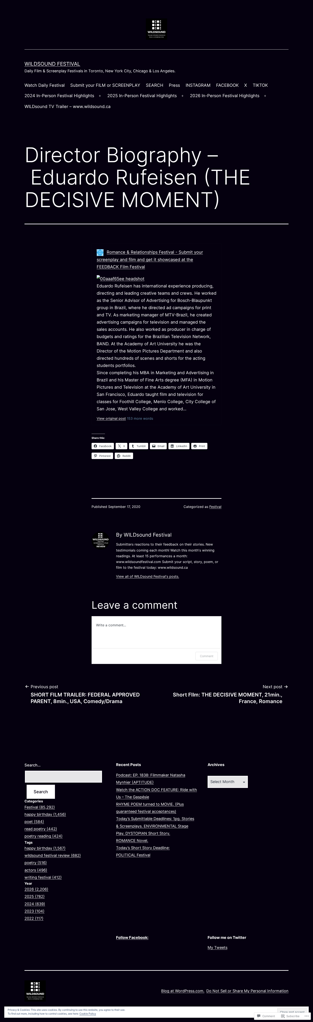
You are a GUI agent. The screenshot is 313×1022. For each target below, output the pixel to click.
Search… (32, 765)
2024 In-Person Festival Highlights (59, 95)
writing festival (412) (43, 877)
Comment (206, 656)
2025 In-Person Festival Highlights (142, 95)
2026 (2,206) (36, 889)
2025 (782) (34, 896)
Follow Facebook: (132, 937)
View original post (111, 418)
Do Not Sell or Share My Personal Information (247, 991)
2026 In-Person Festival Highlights (224, 95)
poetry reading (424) (43, 836)
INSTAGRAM (198, 85)
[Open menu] (100, 96)
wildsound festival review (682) (52, 855)
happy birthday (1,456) (45, 814)
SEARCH (154, 85)
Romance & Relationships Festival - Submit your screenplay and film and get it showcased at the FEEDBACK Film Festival (150, 259)
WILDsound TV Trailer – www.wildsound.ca (67, 106)
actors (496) (35, 870)
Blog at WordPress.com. (182, 991)
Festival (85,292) (39, 807)
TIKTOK (260, 85)
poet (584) (34, 821)
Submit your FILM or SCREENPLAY (105, 85)
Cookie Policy (87, 1013)
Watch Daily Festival (44, 85)
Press (174, 85)
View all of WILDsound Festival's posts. (147, 576)
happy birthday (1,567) (45, 848)
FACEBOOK (227, 85)
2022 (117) (33, 918)
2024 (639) (34, 904)
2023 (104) (34, 911)
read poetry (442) (40, 829)
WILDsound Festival (52, 64)
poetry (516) (35, 862)
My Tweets (217, 947)
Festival (215, 507)
